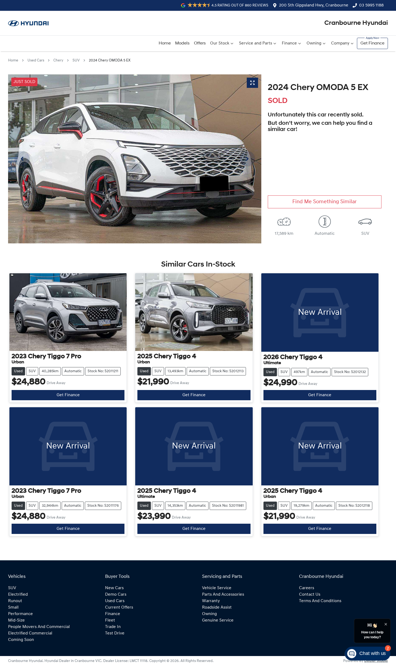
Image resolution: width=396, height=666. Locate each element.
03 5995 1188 (371, 5)
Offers (200, 43)
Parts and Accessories (223, 594)
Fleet (110, 620)
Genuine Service (218, 620)
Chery (58, 60)
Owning (314, 43)
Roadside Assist (217, 607)
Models (182, 43)
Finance (289, 43)
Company (340, 43)
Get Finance (372, 43)
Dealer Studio (376, 661)
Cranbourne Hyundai (356, 23)
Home (165, 43)
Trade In (113, 627)
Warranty (211, 601)
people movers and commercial (39, 627)
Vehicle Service (216, 588)
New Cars (114, 588)
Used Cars (35, 60)
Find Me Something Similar (324, 202)
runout (15, 601)
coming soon (21, 640)
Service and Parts (255, 43)
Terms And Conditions (320, 601)
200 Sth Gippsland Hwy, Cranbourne (313, 5)
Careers (306, 588)
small (13, 607)
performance (20, 614)
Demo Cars (115, 594)
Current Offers (119, 607)
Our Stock (219, 43)
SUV (76, 60)
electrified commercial (30, 633)
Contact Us (309, 594)
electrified (18, 594)
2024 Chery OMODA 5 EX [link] (109, 60)
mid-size (16, 620)
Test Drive (114, 633)
